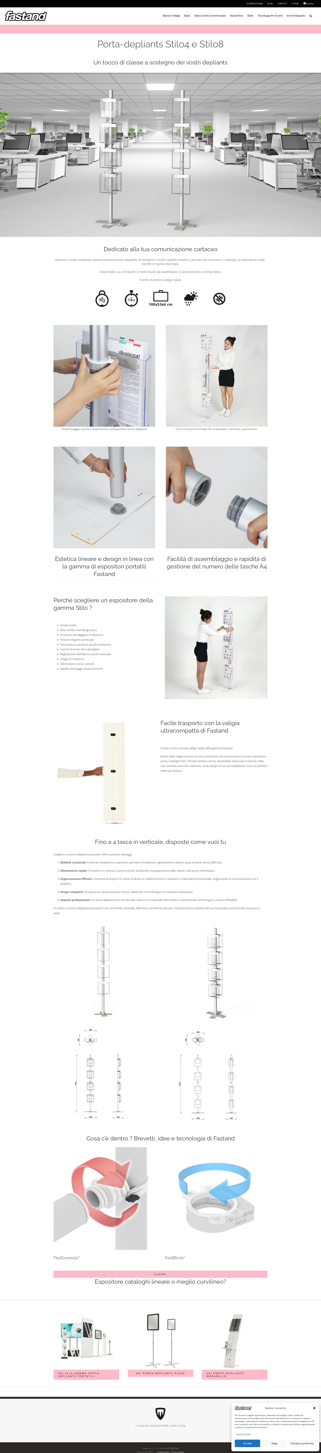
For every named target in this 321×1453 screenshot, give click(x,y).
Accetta (247, 1443)
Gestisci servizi (243, 1434)
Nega (274, 1443)
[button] (314, 1408)
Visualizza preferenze (302, 1443)
